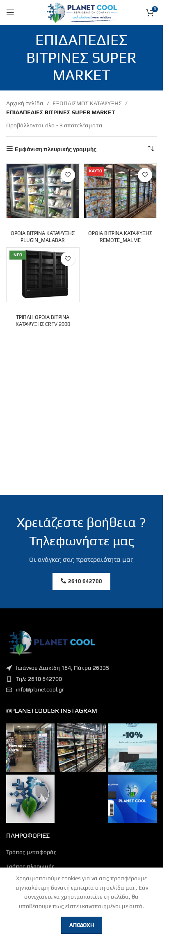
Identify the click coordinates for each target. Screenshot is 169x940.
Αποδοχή (81, 925)
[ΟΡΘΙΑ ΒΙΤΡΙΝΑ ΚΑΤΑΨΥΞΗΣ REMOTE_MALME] (120, 191)
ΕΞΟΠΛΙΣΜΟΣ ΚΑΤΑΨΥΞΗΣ (87, 103)
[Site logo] (81, 11)
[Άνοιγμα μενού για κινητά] (10, 12)
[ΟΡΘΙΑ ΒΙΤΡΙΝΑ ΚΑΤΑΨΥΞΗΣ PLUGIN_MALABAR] (43, 191)
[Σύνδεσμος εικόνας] (51, 642)
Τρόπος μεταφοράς (31, 852)
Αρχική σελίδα (24, 103)
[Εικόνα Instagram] (30, 747)
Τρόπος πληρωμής (30, 866)
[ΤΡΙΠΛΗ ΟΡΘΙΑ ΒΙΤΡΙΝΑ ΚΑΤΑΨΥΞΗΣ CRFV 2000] (43, 275)
